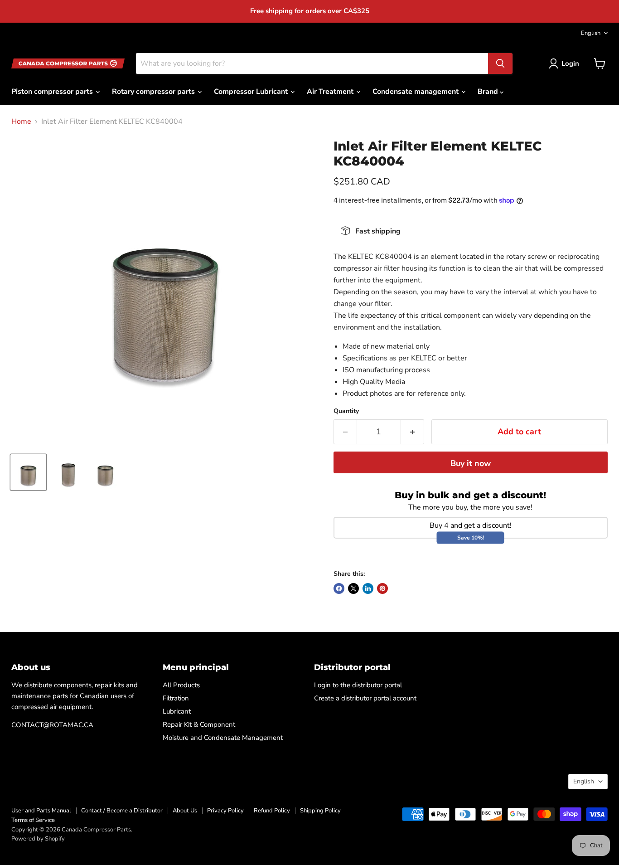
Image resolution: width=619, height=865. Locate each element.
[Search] (500, 63)
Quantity (346, 411)
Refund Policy (272, 811)
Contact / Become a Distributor (122, 811)
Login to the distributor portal (358, 685)
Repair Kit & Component (199, 724)
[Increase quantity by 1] (412, 431)
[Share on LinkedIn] (368, 588)
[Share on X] (353, 588)
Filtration (176, 698)
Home (21, 121)
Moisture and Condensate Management (223, 737)
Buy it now (470, 463)
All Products (181, 685)
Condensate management (416, 92)
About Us (185, 811)
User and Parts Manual (41, 811)
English (590, 33)
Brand (489, 92)
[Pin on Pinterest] (382, 588)
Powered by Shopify (38, 839)
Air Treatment (331, 92)
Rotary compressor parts (154, 92)
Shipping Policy (320, 811)
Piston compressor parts (53, 92)
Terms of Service (33, 820)
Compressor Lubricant (252, 92)
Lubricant (177, 711)
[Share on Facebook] (339, 588)
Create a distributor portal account (365, 698)
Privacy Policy (225, 811)
